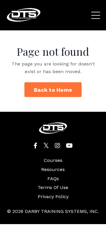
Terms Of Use (53, 187)
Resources (53, 169)
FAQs (53, 178)
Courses (53, 160)
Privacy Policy (53, 196)
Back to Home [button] (53, 90)
